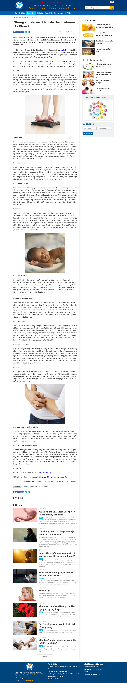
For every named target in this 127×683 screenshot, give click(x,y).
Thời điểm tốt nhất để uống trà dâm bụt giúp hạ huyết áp (57, 608)
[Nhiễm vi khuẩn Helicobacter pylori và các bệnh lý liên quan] (25, 515)
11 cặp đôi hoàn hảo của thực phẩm (54, 477)
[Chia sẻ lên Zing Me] (29, 32)
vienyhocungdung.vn (45, 472)
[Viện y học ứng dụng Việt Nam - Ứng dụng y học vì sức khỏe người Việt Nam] (19, 5)
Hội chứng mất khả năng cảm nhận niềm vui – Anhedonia (56, 533)
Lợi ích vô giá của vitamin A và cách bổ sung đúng (57, 626)
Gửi (16, 32)
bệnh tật (34, 486)
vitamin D (62, 50)
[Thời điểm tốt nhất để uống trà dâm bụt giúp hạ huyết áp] (25, 610)
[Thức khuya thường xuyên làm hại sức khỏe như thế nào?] (25, 576)
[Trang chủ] (15, 13)
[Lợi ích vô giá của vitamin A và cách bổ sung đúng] (25, 628)
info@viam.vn (57, 679)
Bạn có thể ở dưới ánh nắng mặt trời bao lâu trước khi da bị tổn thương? (57, 554)
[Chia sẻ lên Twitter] (26, 32)
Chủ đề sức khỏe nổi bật (44, 13)
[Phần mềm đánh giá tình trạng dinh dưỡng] (98, 110)
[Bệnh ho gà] (25, 594)
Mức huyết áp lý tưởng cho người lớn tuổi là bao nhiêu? (57, 641)
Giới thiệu (22, 13)
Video (69, 13)
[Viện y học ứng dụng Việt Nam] (29, 666)
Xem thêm (45, 656)
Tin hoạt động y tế (60, 13)
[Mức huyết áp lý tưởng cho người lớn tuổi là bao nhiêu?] (25, 643)
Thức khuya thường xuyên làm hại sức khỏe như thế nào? (56, 574)
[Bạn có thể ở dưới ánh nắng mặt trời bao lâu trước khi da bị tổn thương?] (25, 556)
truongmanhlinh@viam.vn (92, 674)
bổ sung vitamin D (43, 486)
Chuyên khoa (31, 13)
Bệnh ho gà (44, 590)
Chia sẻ (22, 32)
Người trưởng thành (71, 31)
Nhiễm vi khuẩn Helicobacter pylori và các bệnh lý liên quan (57, 513)
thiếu (63, 61)
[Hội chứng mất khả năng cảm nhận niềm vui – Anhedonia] (25, 535)
